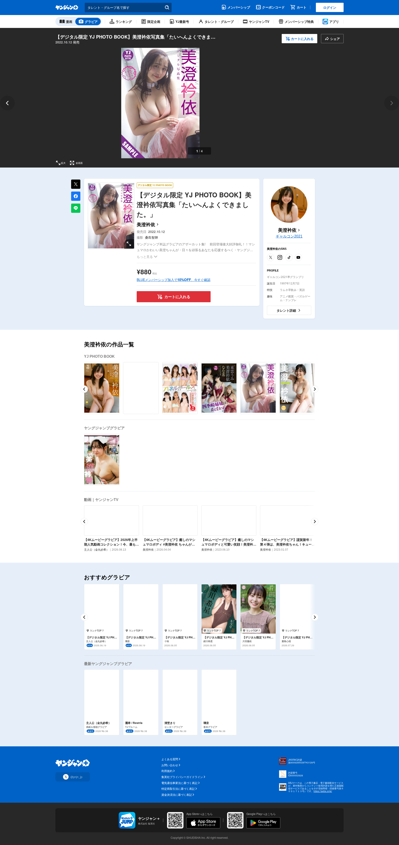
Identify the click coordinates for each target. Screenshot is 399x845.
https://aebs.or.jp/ (323, 791)
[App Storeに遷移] (203, 822)
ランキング (124, 21)
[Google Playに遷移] (263, 822)
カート (301, 7)
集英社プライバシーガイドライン (182, 776)
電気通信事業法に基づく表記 (179, 782)
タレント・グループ (219, 21)
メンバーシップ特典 (299, 21)
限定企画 (153, 21)
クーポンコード (273, 7)
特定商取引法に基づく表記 (178, 788)
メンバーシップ (238, 7)
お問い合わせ (169, 765)
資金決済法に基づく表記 (176, 794)
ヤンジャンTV (259, 21)
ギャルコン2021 (289, 236)
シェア (335, 38)
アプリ (334, 21)
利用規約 (166, 770)
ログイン (329, 7)
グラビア (91, 21)
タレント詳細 (286, 310)
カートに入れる (302, 38)
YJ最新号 (182, 21)
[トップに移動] (66, 7)
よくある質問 (169, 759)
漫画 (69, 21)
